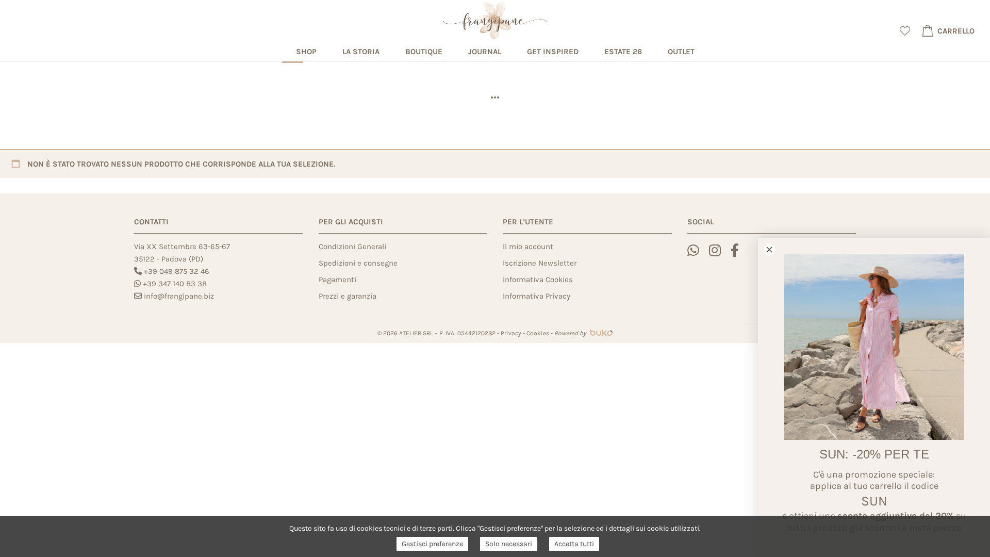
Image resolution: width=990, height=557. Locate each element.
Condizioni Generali (352, 246)
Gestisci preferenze (432, 543)
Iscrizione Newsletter (539, 263)
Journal (484, 51)
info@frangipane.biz (179, 296)
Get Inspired (553, 51)
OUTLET (681, 51)
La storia (361, 51)
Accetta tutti (574, 543)
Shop (306, 51)
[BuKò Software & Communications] (600, 333)
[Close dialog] (769, 249)
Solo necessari (508, 543)
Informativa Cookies (538, 279)
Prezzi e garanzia (347, 296)
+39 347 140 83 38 (175, 283)
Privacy (511, 333)
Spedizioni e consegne (358, 263)
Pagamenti (337, 279)
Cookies (537, 333)
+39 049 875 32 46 (176, 271)
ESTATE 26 (623, 51)
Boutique (423, 51)
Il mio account (528, 246)
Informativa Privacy (536, 296)
